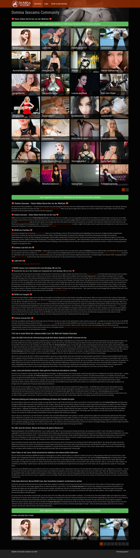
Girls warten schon (48, 323)
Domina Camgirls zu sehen (112, 253)
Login (46, 4)
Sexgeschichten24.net (32, 264)
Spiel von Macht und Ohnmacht (49, 208)
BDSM (118, 306)
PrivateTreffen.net (18, 264)
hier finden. (53, 226)
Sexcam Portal (40, 233)
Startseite (37, 4)
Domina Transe (92, 274)
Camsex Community (59, 290)
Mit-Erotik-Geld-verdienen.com (24, 552)
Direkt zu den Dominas (59, 4)
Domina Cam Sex (42, 301)
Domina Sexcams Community (62, 224)
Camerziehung (42, 253)
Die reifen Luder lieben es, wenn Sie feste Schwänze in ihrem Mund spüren (88, 327)
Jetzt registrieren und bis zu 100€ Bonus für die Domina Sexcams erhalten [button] (70, 24)
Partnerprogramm (122, 552)
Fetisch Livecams (23, 222)
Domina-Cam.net (21, 257)
